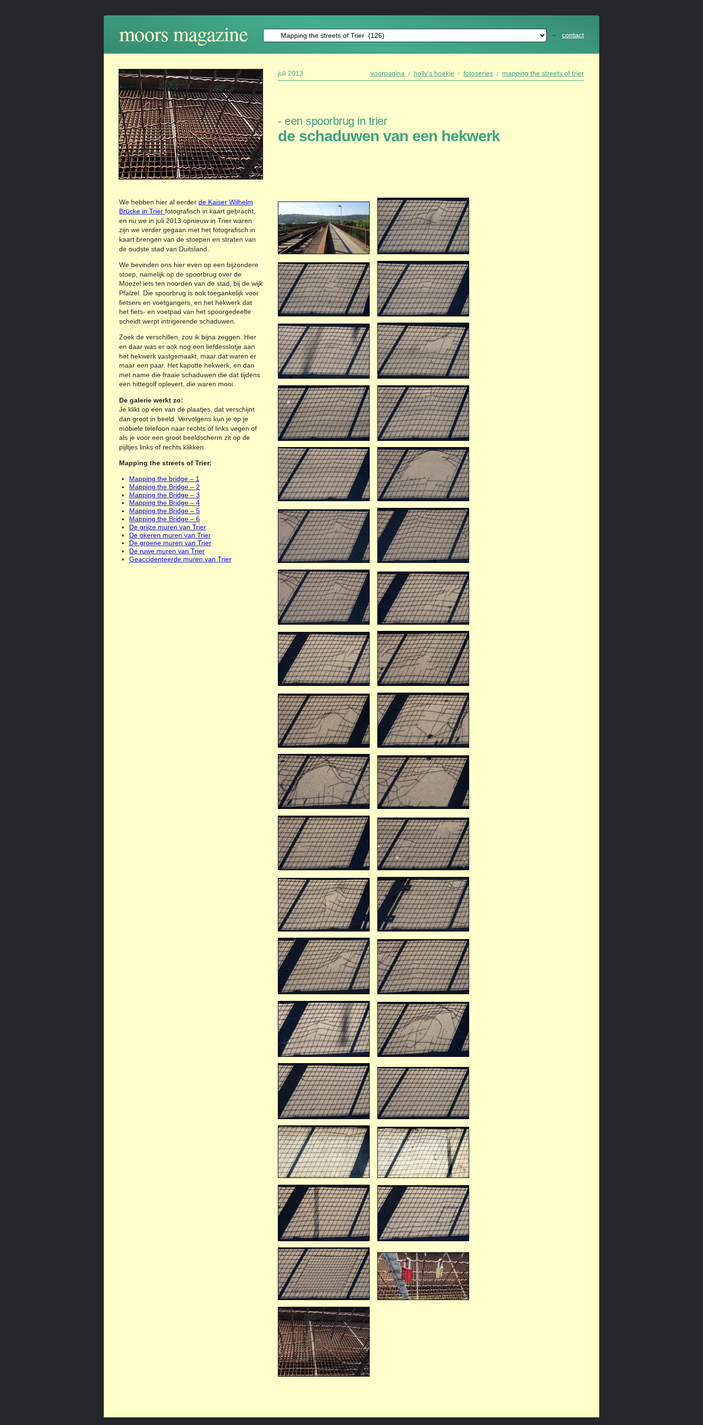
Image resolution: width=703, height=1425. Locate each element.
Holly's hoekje (434, 73)
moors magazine (183, 33)
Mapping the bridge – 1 (164, 478)
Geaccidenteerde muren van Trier (180, 559)
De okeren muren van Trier (170, 535)
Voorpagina (388, 73)
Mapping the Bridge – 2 (164, 487)
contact (573, 35)
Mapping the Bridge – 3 (164, 495)
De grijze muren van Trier (167, 527)
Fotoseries (478, 73)
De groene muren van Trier (170, 543)
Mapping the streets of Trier (543, 73)
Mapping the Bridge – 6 (164, 519)
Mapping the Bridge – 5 (164, 511)
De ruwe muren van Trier (167, 551)
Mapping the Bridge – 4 (164, 502)
